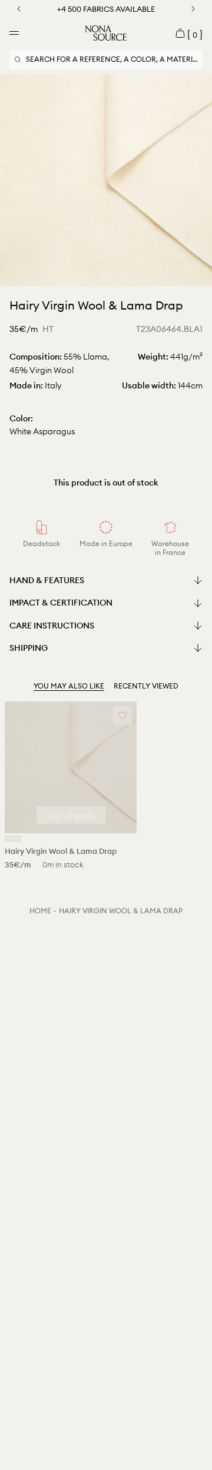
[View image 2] (108, 275)
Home (40, 910)
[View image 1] (103, 275)
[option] (106, 180)
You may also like (69, 685)
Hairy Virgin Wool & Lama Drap (121, 910)
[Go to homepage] (106, 33)
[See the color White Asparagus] (13, 839)
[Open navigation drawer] (14, 33)
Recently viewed (146, 685)
